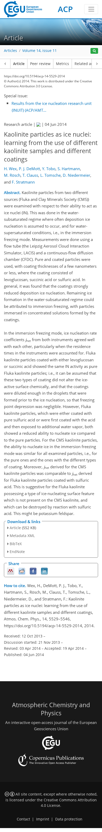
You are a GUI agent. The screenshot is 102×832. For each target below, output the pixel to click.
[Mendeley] (10, 570)
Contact (23, 819)
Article (19, 63)
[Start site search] (94, 51)
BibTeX (16, 543)
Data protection (68, 819)
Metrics (62, 63)
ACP (65, 9)
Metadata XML (22, 535)
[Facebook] (33, 570)
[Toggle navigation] (91, 9)
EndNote (17, 551)
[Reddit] (21, 570)
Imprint (42, 819)
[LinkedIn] (44, 570)
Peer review (40, 63)
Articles (10, 50)
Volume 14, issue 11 (39, 50)
